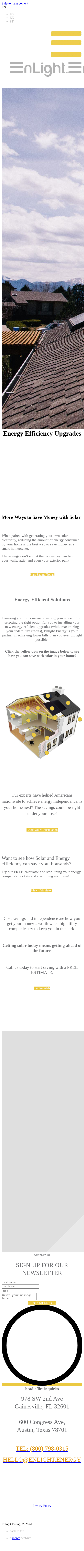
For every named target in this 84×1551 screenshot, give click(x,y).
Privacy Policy (42, 1505)
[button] (42, 574)
